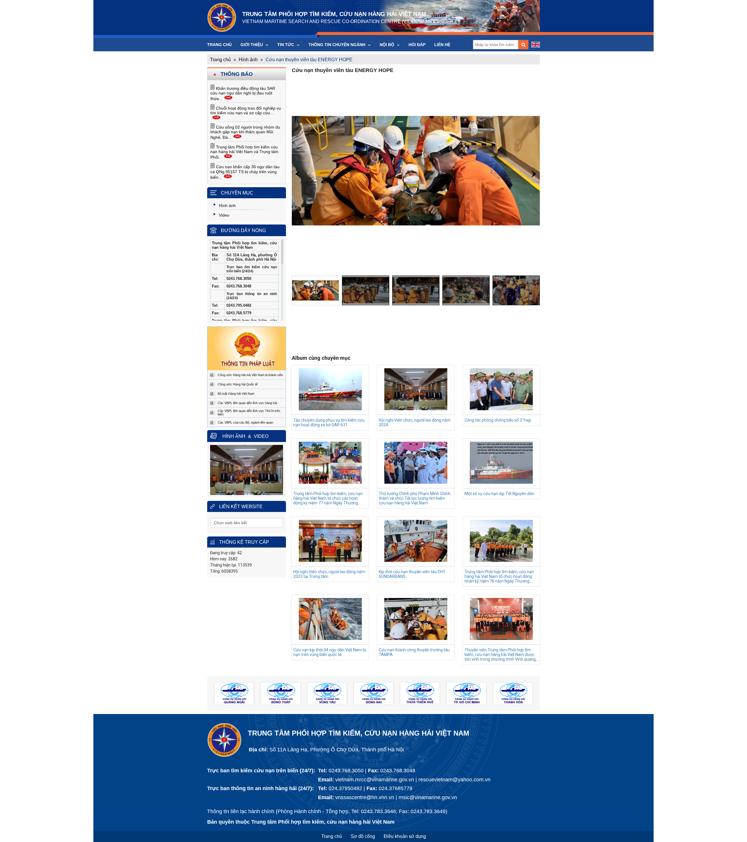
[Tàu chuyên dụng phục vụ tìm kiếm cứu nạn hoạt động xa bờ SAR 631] (330, 408)
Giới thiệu (252, 44)
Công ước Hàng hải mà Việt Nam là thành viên (250, 375)
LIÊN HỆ (442, 44)
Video (261, 436)
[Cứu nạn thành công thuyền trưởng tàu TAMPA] (415, 638)
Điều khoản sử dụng (405, 836)
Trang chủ (219, 44)
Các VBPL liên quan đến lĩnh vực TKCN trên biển (249, 412)
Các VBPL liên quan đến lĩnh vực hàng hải (247, 403)
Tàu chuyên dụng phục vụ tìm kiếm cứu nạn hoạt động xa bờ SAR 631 (328, 422)
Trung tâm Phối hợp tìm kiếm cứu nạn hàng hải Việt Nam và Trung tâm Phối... (244, 152)
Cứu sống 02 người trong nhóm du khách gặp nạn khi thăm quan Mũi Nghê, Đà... (245, 132)
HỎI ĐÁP (417, 44)
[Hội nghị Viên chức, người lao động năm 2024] (415, 408)
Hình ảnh (248, 59)
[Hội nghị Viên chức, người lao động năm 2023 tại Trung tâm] (330, 560)
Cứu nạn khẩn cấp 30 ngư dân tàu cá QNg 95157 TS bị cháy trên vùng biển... (245, 172)
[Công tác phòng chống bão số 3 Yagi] (501, 408)
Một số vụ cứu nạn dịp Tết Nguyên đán (499, 493)
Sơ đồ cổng (363, 836)
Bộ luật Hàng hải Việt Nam (236, 393)
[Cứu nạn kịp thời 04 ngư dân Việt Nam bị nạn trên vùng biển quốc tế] (330, 638)
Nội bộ (387, 44)
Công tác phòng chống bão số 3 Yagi (498, 420)
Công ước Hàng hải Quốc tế (238, 384)
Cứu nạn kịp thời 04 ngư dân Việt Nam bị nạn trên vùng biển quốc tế (329, 652)
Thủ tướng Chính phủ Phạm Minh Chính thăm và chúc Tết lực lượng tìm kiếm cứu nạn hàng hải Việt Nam (415, 498)
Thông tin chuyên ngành (337, 44)
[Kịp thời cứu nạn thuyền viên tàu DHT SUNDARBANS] (415, 560)
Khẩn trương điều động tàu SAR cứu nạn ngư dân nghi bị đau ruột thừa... (242, 93)
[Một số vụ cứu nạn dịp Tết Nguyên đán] (501, 482)
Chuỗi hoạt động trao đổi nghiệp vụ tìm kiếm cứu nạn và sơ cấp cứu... (245, 110)
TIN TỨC (286, 44)
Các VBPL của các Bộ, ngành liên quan (245, 422)
